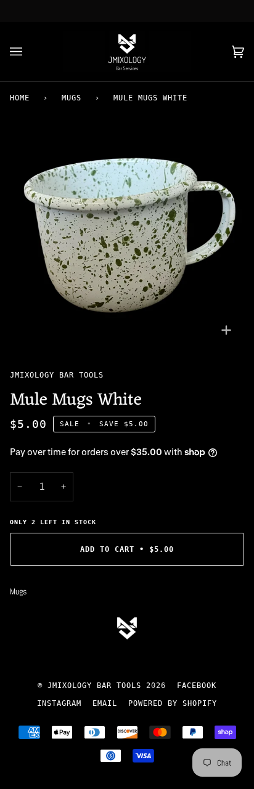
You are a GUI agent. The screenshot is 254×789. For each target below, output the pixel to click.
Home (20, 98)
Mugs (71, 98)
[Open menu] (28, 51)
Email (104, 703)
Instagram (59, 703)
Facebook (196, 685)
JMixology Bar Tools (57, 375)
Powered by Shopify (172, 703)
